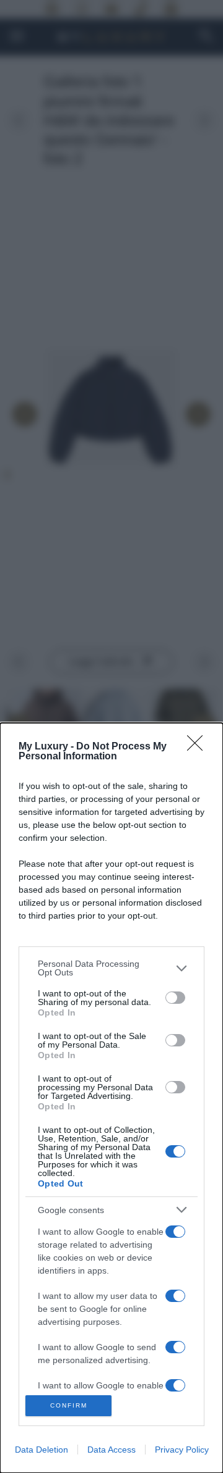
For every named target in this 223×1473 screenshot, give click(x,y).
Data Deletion (41, 1449)
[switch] (175, 997)
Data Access (111, 1449)
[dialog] (111, 1098)
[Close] (199, 747)
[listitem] (111, 968)
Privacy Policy (182, 1449)
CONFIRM (68, 1405)
